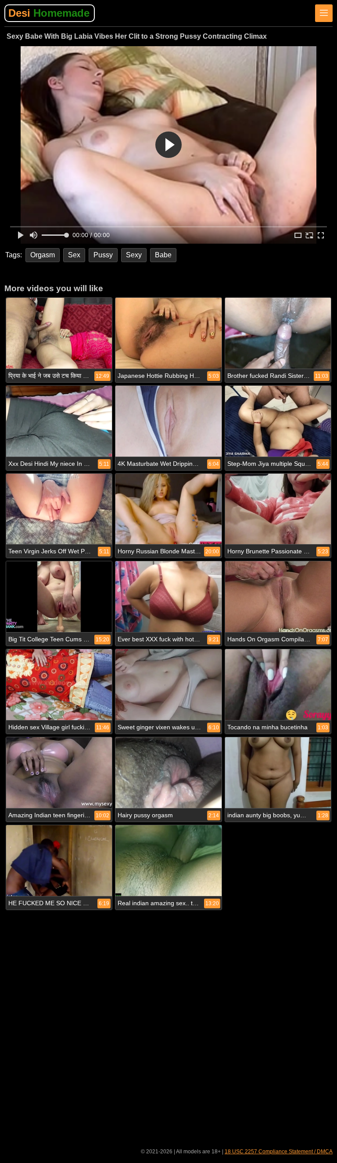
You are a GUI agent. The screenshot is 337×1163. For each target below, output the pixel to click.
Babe (163, 255)
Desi (49, 13)
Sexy (134, 255)
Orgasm (42, 255)
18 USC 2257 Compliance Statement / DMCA (279, 1151)
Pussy (103, 255)
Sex (74, 255)
